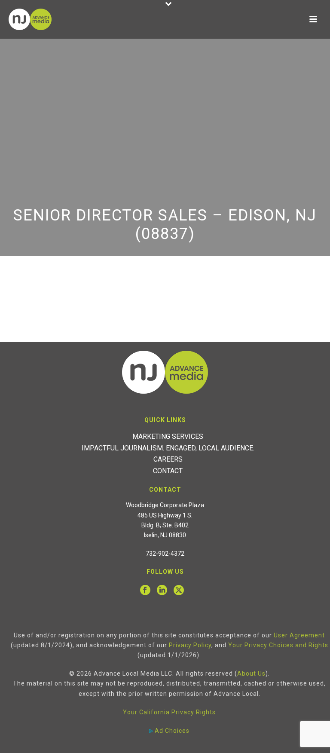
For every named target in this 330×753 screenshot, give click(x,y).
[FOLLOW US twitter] (179, 590)
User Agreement (299, 635)
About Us (251, 673)
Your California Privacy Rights (169, 712)
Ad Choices (171, 730)
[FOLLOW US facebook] (145, 590)
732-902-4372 (165, 553)
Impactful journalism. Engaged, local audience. (168, 448)
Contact (168, 471)
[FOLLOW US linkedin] (162, 590)
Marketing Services (167, 436)
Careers (168, 459)
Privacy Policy (190, 645)
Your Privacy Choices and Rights (278, 645)
